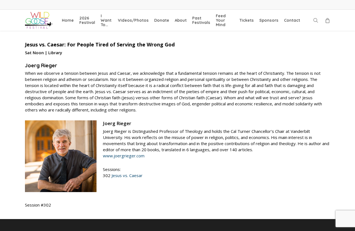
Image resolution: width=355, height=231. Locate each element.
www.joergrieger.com (123, 155)
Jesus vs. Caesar (127, 175)
